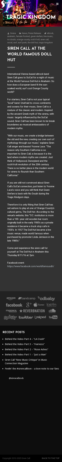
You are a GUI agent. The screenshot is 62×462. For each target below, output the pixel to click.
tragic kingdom (46, 42)
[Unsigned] (40, 318)
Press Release (34, 33)
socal (9, 42)
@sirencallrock (16, 378)
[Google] (28, 305)
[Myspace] (11, 311)
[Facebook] (14, 305)
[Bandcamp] (26, 299)
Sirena (13, 33)
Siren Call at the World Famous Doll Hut (29, 54)
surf (15, 42)
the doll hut (33, 42)
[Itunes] (39, 305)
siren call (45, 39)
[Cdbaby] (46, 299)
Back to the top (51, 458)
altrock (50, 33)
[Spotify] (10, 318)
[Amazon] (11, 299)
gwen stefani (37, 36)
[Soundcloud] (52, 311)
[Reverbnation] (32, 311)
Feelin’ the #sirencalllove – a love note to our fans (32, 368)
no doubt (11, 39)
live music (48, 36)
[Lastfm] (52, 305)
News (24, 33)
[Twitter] (26, 318)
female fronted (23, 36)
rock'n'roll (35, 39)
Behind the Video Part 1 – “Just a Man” (25, 354)
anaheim (11, 36)
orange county (23, 39)
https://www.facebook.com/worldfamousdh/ (30, 266)
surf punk (22, 42)
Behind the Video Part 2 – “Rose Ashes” (26, 349)
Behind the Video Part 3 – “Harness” (25, 344)
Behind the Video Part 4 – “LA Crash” (25, 338)
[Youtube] (53, 318)
